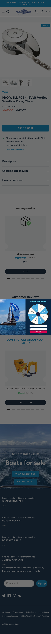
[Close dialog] (1, 300)
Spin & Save (38, 331)
